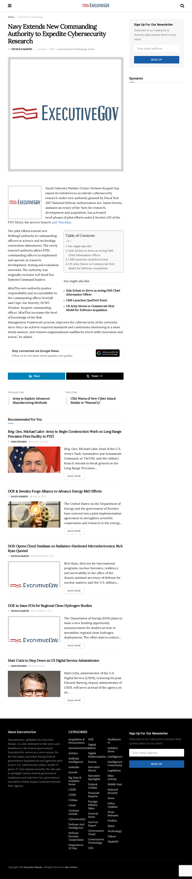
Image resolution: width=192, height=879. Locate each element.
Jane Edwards (19, 441)
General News (93, 815)
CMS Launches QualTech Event (88, 259)
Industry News (113, 749)
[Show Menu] (9, 5)
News (91, 49)
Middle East (115, 784)
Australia (73, 767)
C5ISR (72, 794)
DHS (91, 739)
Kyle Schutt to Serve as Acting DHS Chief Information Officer (90, 253)
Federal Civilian (92, 786)
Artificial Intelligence (75, 760)
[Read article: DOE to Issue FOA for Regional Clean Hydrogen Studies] (34, 629)
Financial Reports (93, 794)
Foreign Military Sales (93, 805)
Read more (76, 475)
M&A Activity (112, 777)
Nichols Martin (21, 49)
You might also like (80, 246)
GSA (90, 848)
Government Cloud (96, 832)
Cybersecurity (76, 819)
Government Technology (30, 17)
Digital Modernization (97, 755)
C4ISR (72, 789)
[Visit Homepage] (96, 5)
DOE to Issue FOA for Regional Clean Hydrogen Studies (50, 605)
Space (111, 826)
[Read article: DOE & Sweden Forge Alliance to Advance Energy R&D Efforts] (34, 514)
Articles (73, 753)
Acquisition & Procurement (76, 741)
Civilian (73, 800)
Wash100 (113, 841)
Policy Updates (113, 805)
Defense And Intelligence (76, 826)
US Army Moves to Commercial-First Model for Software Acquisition (91, 266)
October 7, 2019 (46, 49)
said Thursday (61, 222)
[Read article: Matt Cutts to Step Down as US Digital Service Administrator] (34, 684)
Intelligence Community (115, 763)
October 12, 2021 (42, 611)
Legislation (114, 770)
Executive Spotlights (94, 777)
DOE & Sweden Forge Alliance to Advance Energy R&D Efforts (54, 491)
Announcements (78, 748)
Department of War (75, 846)
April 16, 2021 (37, 666)
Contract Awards (73, 812)
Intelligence (115, 756)
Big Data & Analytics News (74, 781)
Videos (112, 836)
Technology (115, 831)
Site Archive (71, 867)
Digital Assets (92, 746)
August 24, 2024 (39, 441)
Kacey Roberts (19, 496)
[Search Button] (182, 5)
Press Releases (113, 813)
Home (11, 17)
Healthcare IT (114, 741)
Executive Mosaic (33, 867)
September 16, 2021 (43, 556)
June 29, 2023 (39, 496)
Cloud (72, 805)
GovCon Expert (93, 823)
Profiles (112, 820)
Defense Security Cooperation (76, 836)
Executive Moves (94, 768)
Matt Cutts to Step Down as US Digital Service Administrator (54, 660)
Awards (72, 772)
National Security (113, 791)
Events (92, 761)
